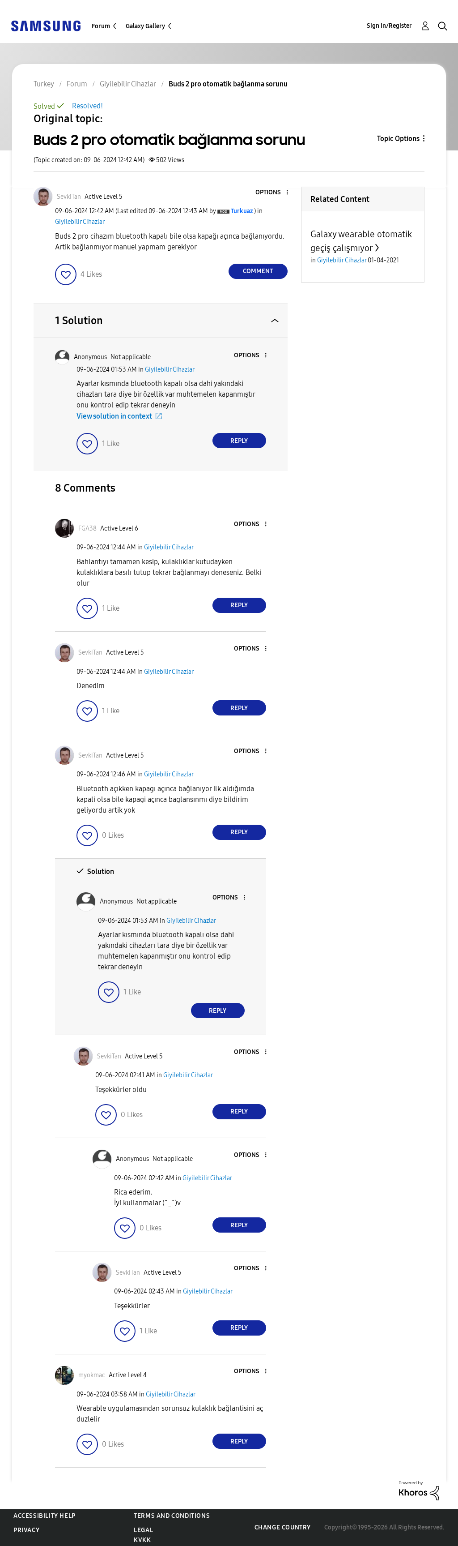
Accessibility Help (44, 1516)
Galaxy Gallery (145, 26)
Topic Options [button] (398, 138)
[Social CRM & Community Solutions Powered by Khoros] (419, 1490)
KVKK (142, 1540)
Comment (258, 271)
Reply (239, 441)
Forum (101, 26)
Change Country (282, 1527)
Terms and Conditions (172, 1516)
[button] (272, 192)
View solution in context (114, 416)
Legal (143, 1530)
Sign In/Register (389, 26)
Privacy (26, 1530)
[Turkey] (46, 25)
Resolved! (87, 106)
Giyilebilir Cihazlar (80, 222)
